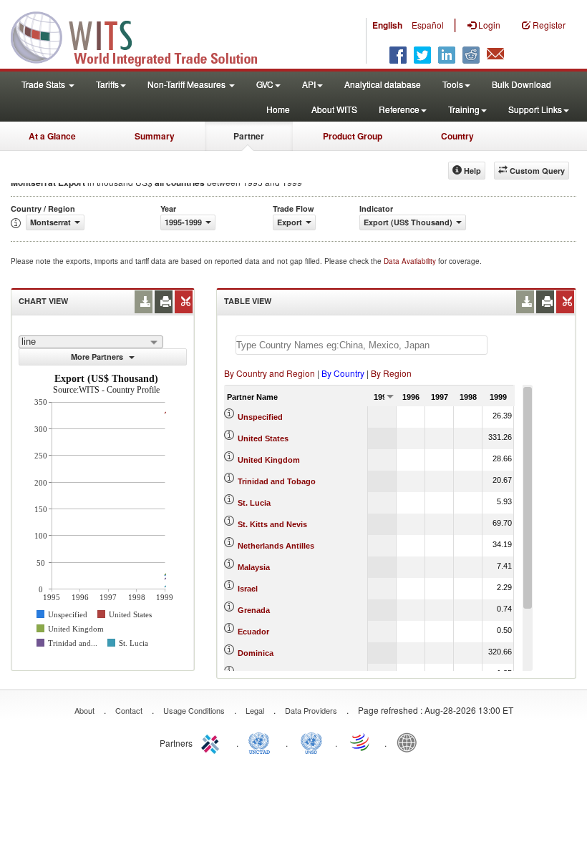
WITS (143, 36)
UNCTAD (262, 741)
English (387, 25)
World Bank (410, 741)
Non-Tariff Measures (187, 84)
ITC (212, 741)
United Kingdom (269, 460)
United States (263, 438)
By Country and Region (269, 373)
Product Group (352, 135)
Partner (248, 135)
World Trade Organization (360, 741)
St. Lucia (254, 503)
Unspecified (260, 417)
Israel (248, 588)
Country (457, 135)
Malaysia (254, 567)
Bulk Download (521, 84)
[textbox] (361, 345)
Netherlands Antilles (276, 545)
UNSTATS (311, 741)
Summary (155, 135)
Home (278, 109)
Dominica (255, 653)
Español (428, 25)
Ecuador (253, 631)
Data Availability (411, 261)
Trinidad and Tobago (277, 481)
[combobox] (91, 341)
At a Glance (52, 135)
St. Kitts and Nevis (272, 524)
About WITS (334, 109)
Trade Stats (44, 84)
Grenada (254, 610)
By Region (391, 373)
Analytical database (382, 84)
